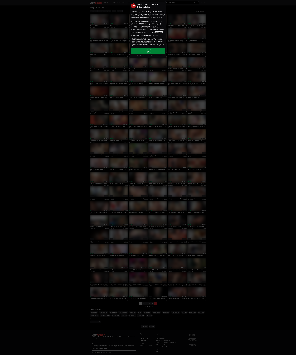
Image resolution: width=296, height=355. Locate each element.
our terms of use (157, 55)
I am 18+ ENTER (148, 51)
